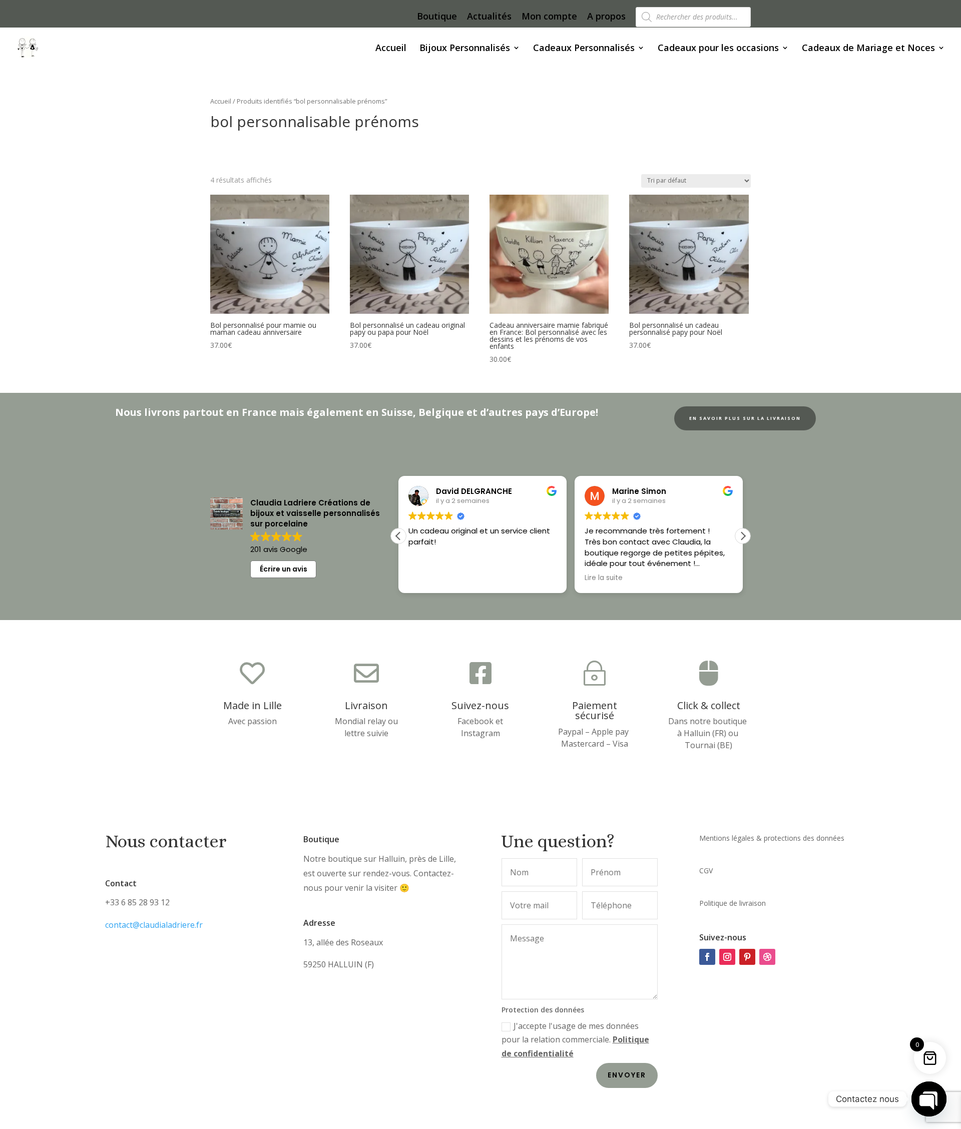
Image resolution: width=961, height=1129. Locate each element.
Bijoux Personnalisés (464, 49)
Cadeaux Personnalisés (584, 49)
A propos (606, 17)
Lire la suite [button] (604, 578)
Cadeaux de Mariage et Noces (868, 49)
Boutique (437, 17)
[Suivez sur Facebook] (707, 957)
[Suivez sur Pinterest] (747, 957)
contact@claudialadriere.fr (154, 924)
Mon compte (549, 17)
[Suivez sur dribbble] (767, 957)
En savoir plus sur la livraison (745, 418)
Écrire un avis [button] (283, 569)
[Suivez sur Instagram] (727, 957)
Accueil (390, 49)
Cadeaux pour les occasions (718, 49)
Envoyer (627, 1075)
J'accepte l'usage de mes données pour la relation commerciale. (575, 1039)
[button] (742, 535)
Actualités (489, 17)
